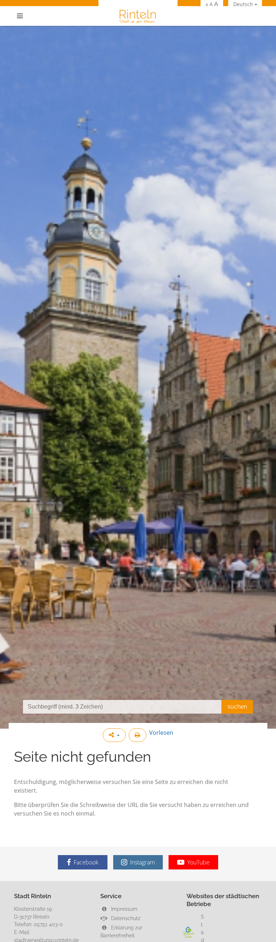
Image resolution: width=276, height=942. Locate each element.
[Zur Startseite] (138, 16)
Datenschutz (125, 918)
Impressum (123, 909)
